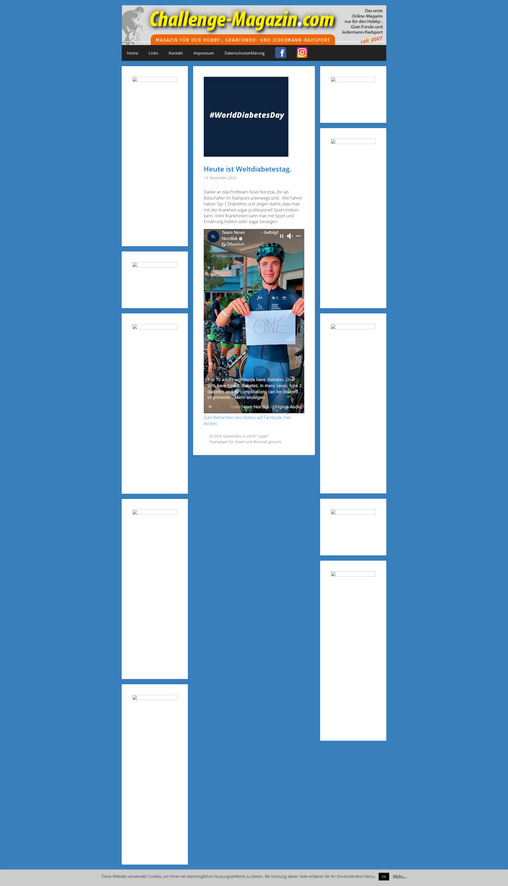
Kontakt (176, 53)
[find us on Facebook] (281, 56)
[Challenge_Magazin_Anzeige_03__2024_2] (154, 80)
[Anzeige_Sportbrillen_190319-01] (154, 328)
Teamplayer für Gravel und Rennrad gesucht (245, 441)
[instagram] (302, 55)
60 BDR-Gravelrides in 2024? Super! (238, 436)
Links (153, 53)
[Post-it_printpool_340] (154, 266)
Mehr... (399, 876)
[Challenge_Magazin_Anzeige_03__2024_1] (353, 328)
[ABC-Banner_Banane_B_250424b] (154, 513)
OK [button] (384, 877)
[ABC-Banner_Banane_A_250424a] (353, 575)
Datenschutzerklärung (245, 53)
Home (132, 53)
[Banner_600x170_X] (353, 142)
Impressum (203, 53)
